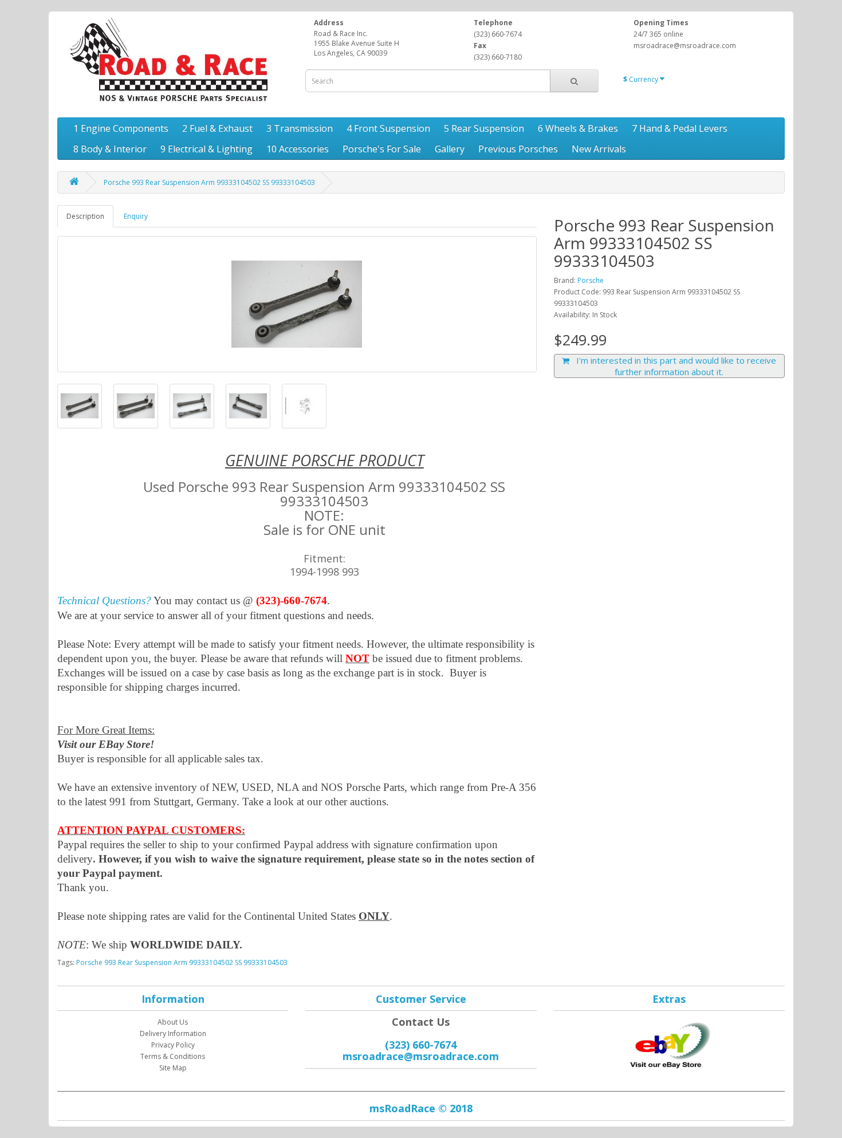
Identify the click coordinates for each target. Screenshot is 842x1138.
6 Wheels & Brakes (578, 128)
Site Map (173, 1068)
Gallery (450, 149)
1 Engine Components (120, 128)
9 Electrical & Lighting (206, 149)
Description (85, 216)
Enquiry (136, 216)
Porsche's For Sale (382, 149)
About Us (173, 1022)
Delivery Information (173, 1033)
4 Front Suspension (388, 128)
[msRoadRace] (669, 1043)
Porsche (590, 280)
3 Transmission (299, 128)
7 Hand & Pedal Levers (679, 128)
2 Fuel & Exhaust (217, 128)
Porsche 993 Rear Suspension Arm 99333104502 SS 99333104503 (209, 182)
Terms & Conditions (172, 1056)
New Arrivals (599, 149)
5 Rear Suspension (484, 128)
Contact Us (421, 1022)
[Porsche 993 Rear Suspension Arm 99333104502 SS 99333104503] (297, 304)
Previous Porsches (518, 149)
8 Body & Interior (110, 149)
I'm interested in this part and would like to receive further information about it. (672, 366)
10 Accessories (297, 149)
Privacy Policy (173, 1045)
